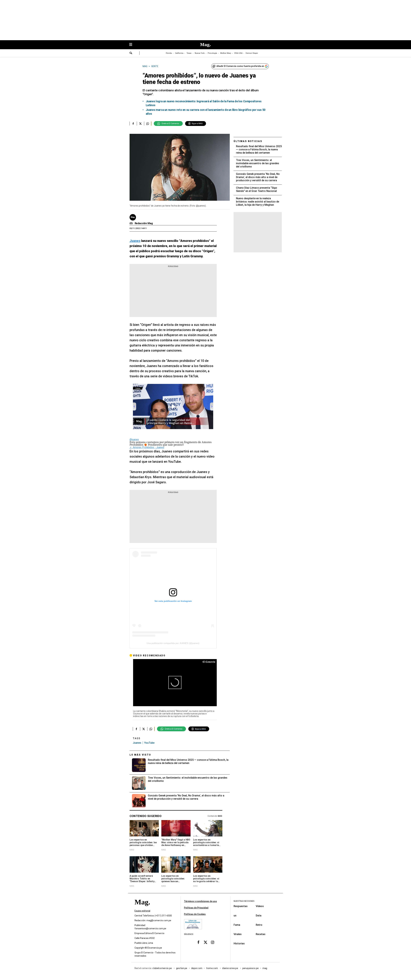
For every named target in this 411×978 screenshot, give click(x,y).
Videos (260, 906)
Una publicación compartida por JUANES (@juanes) (173, 643)
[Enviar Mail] (132, 223)
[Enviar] (131, 53)
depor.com (196, 968)
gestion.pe (181, 968)
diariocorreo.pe (230, 968)
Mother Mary (225, 53)
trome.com (212, 968)
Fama (237, 924)
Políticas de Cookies (195, 914)
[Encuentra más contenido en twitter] (140, 123)
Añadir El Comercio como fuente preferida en (240, 66)
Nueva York (200, 53)
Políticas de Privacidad (196, 907)
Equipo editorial (142, 910)
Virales (238, 934)
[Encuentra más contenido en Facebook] (133, 123)
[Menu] (132, 44)
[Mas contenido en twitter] (205, 942)
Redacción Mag (144, 223)
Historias (239, 943)
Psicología (212, 53)
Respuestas (241, 906)
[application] (175, 682)
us (235, 915)
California (179, 53)
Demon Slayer (252, 53)
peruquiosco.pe (250, 968)
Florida (169, 53)
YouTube (149, 742)
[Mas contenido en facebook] (198, 942)
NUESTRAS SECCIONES (244, 901)
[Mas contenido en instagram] (212, 942)
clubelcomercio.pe (162, 968)
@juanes (134, 439)
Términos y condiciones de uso (200, 901)
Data (258, 915)
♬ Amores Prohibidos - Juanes (147, 447)
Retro (259, 924)
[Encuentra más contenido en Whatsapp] (147, 123)
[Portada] (142, 907)
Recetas (260, 934)
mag (264, 968)
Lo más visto (140, 754)
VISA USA (238, 53)
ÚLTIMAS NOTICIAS (248, 141)
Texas (189, 53)
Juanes (137, 742)
